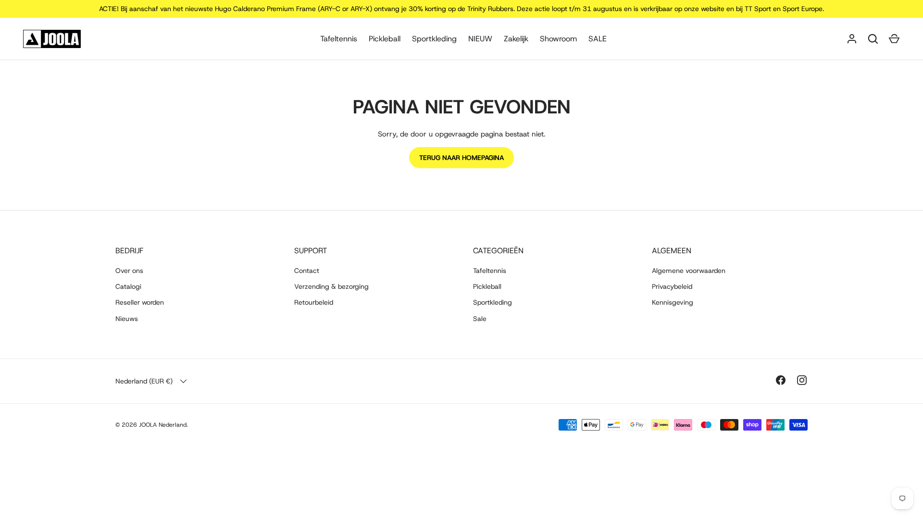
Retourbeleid (313, 302)
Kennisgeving (672, 302)
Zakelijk (516, 39)
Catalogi (128, 286)
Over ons (129, 270)
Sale (479, 318)
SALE (597, 39)
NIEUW (480, 39)
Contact (306, 270)
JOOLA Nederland (163, 425)
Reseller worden (139, 302)
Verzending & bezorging (331, 286)
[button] (894, 38)
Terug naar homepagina (461, 157)
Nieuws (126, 318)
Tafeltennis (338, 39)
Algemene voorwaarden (688, 270)
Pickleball (384, 39)
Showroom (558, 39)
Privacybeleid (672, 286)
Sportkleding (434, 39)
